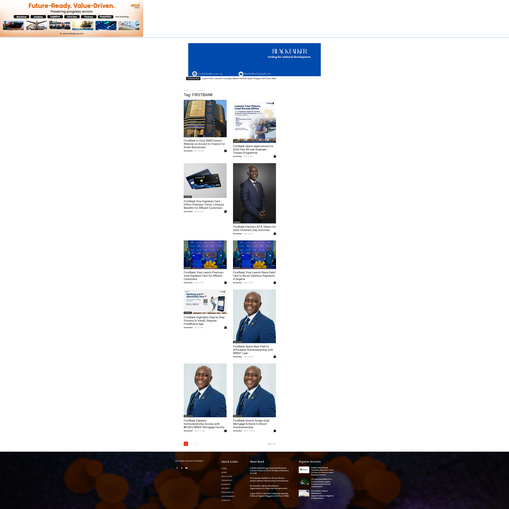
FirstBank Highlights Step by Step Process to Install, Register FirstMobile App (204, 321)
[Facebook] (177, 468)
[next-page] (197, 444)
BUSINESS (188, 136)
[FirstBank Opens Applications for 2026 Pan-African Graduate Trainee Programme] (254, 121)
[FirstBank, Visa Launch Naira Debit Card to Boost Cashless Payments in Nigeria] (254, 254)
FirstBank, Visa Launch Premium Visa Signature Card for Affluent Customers (203, 276)
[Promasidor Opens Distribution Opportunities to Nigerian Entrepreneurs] (304, 493)
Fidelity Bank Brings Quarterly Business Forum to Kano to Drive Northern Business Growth (269, 470)
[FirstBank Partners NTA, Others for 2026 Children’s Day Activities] (254, 193)
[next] (321, 78)
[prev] (317, 78)
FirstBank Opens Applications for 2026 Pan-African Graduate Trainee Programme (253, 149)
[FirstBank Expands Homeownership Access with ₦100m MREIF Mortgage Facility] (205, 390)
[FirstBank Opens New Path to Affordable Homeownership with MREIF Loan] (254, 316)
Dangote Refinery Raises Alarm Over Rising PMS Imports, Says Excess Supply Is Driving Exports (243, 78)
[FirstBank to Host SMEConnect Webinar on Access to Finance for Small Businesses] (205, 118)
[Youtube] (186, 468)
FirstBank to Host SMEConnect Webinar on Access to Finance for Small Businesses (204, 144)
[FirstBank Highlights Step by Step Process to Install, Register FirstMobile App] (205, 301)
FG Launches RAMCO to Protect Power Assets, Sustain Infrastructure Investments (269, 479)
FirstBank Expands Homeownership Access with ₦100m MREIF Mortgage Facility (204, 424)
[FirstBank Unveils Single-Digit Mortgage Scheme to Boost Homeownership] (254, 390)
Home (186, 91)
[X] (181, 468)
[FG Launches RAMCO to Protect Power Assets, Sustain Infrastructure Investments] (304, 481)
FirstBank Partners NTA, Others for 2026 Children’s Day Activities (254, 228)
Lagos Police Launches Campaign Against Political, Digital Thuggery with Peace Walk (269, 494)
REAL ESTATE (238, 342)
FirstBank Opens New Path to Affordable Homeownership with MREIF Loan (253, 350)
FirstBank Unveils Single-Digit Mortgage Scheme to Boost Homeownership (251, 424)
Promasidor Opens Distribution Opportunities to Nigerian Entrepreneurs (268, 487)
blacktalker (188, 151)
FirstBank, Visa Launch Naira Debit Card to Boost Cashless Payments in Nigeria (254, 276)
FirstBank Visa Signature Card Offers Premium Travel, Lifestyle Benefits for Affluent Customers (204, 204)
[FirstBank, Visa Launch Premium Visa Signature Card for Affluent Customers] (205, 254)
